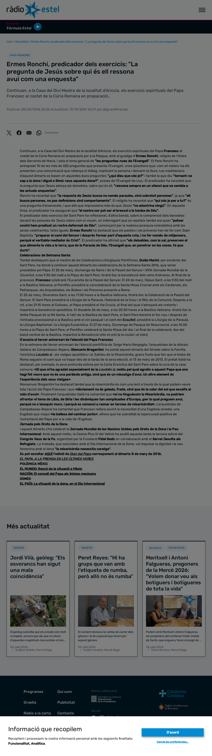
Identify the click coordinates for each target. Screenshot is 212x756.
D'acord (173, 732)
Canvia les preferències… (173, 741)
